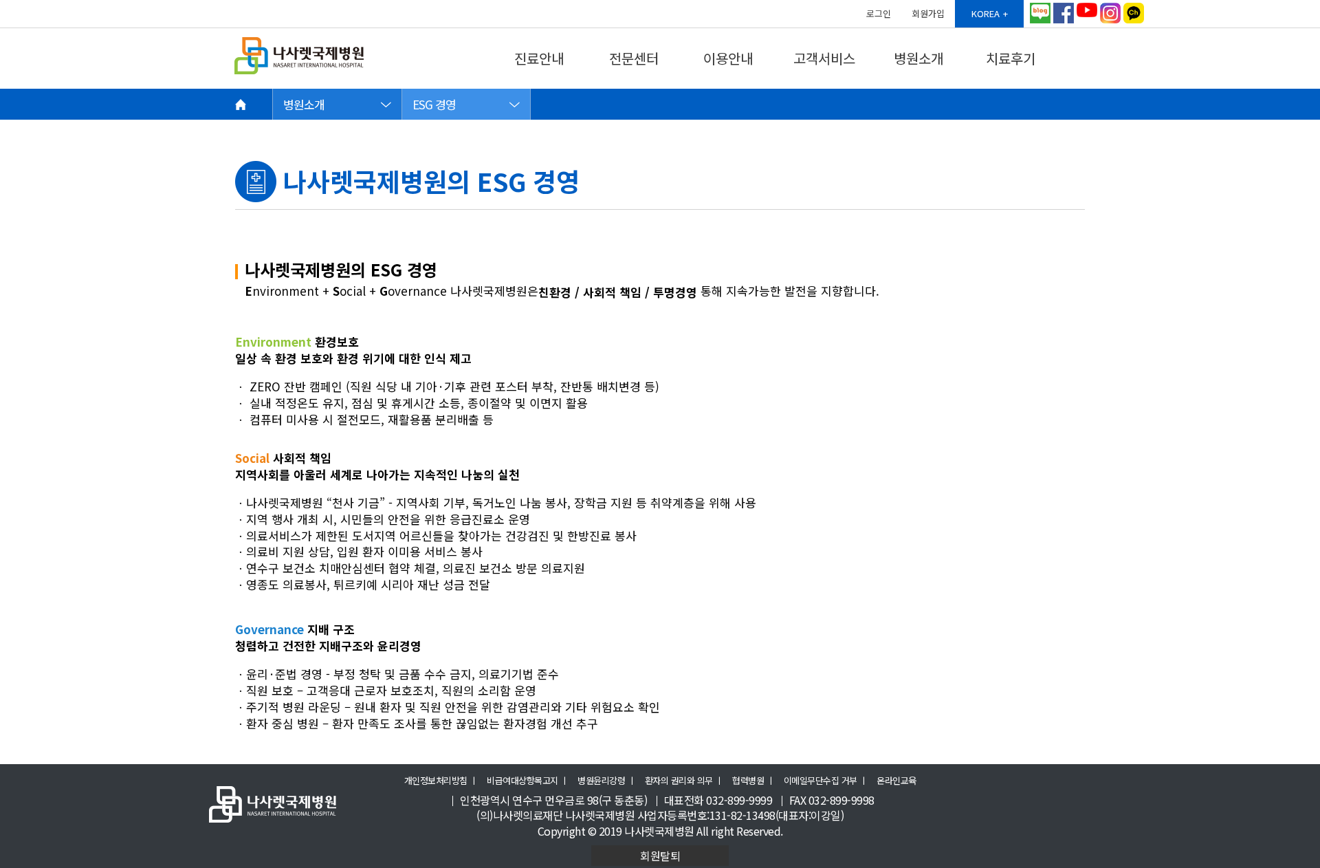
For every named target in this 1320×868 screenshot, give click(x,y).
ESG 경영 (434, 104)
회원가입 (928, 13)
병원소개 (918, 58)
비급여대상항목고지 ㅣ (528, 780)
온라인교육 (896, 780)
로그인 (878, 13)
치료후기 (1010, 58)
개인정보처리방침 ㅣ (441, 780)
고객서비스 (824, 58)
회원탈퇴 (660, 855)
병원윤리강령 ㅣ (606, 780)
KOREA (985, 13)
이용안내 (728, 58)
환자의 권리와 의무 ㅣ (684, 780)
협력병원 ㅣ (753, 780)
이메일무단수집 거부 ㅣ (826, 780)
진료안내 (539, 58)
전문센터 (634, 58)
